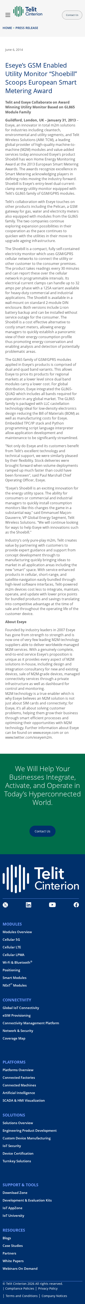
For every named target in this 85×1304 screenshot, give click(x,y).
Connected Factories (19, 1077)
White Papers (13, 1261)
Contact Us (72, 15)
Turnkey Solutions (17, 1161)
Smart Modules (14, 977)
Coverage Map (14, 1038)
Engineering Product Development (30, 1130)
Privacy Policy (48, 1288)
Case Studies (13, 1245)
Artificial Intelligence (19, 1092)
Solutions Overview (18, 1123)
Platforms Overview (18, 1070)
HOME (7, 28)
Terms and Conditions (22, 1296)
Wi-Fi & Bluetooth (17, 962)
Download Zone (15, 1192)
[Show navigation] (8, 15)
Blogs (7, 1238)
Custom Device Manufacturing (27, 1138)
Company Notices (54, 1296)
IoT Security (12, 1145)
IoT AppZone (12, 1208)
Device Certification (18, 1153)
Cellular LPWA (13, 954)
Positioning (11, 970)
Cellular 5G (11, 939)
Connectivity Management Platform (31, 1023)
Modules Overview (17, 932)
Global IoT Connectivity (21, 1007)
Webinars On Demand (20, 1268)
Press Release (26, 28)
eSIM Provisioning (17, 1015)
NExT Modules (15, 985)
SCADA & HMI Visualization (24, 1100)
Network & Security (18, 1030)
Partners (9, 1253)
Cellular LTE (12, 947)
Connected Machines (19, 1085)
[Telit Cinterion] (27, 9)
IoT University (13, 1215)
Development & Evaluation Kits (27, 1200)
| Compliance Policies (18, 1288)
